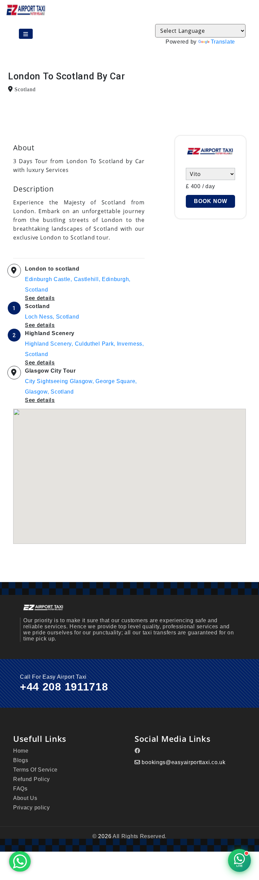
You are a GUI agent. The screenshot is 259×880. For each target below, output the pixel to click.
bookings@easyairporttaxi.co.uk (183, 762)
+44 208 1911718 (64, 687)
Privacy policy (31, 807)
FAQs (20, 788)
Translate (223, 42)
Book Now (210, 201)
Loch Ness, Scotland (52, 317)
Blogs (20, 760)
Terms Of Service (35, 770)
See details (40, 298)
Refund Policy (31, 779)
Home (21, 751)
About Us (25, 798)
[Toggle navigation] (26, 34)
